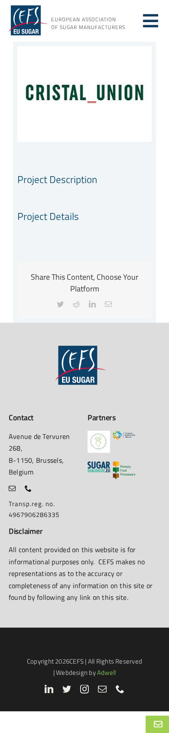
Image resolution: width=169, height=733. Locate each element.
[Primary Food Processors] (124, 465)
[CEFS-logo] (27, 8)
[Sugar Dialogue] (99, 465)
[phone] (28, 488)
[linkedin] (49, 689)
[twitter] (67, 689)
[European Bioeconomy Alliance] (124, 434)
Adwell (106, 672)
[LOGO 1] (99, 434)
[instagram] (84, 689)
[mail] (12, 488)
